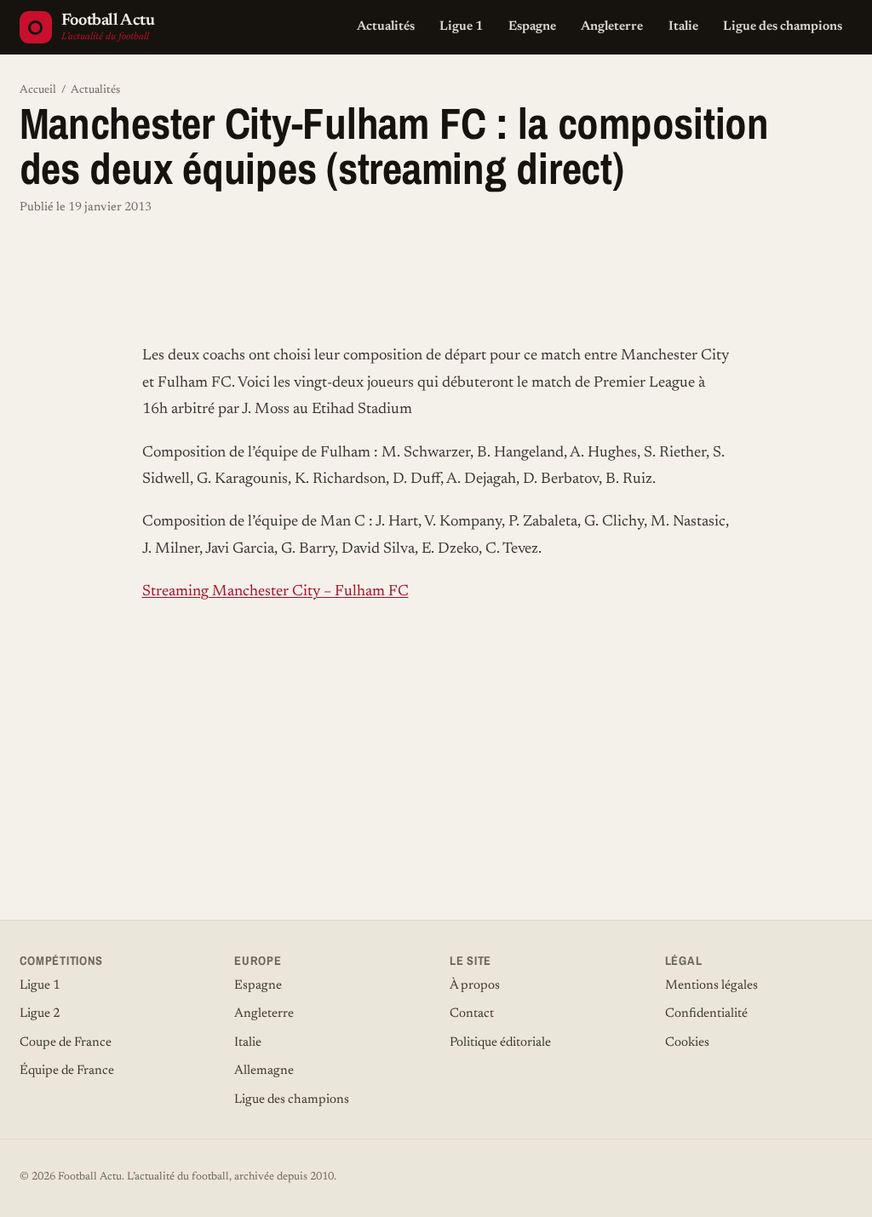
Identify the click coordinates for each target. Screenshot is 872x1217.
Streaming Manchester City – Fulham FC (275, 592)
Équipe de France (67, 1071)
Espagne (532, 26)
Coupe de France (66, 1042)
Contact (472, 1013)
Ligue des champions (782, 26)
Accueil (38, 90)
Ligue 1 (461, 26)
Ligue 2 (40, 1013)
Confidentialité (706, 1013)
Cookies (687, 1042)
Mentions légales (711, 985)
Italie (683, 26)
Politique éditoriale (500, 1042)
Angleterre (612, 26)
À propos (475, 985)
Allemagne (264, 1071)
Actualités (386, 26)
